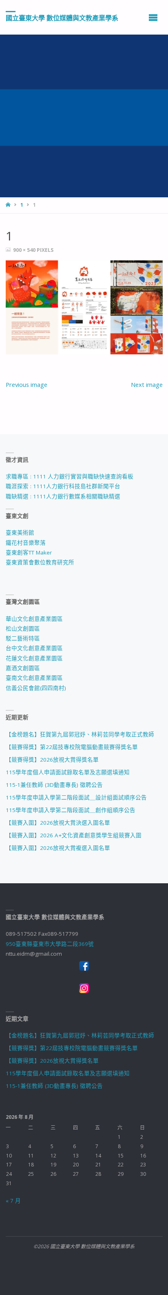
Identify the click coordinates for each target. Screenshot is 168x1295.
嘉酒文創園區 (23, 668)
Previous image (26, 384)
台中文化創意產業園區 (34, 648)
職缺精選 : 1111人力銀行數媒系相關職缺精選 (63, 496)
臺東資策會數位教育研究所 (40, 562)
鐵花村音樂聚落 (26, 542)
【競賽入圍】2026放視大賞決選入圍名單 (58, 822)
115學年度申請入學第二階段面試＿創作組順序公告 (70, 810)
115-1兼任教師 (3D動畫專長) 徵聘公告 (54, 784)
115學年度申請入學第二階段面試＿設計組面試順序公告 (76, 797)
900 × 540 (25, 250)
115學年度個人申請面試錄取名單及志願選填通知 (68, 772)
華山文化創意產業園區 (34, 618)
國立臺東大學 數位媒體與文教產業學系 (62, 17)
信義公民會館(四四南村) (36, 688)
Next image (147, 384)
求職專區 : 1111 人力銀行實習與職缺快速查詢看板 (69, 476)
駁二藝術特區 (23, 638)
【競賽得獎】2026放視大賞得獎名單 (52, 759)
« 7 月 (13, 1200)
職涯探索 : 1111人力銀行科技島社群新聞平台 (63, 486)
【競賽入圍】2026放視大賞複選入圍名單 (58, 848)
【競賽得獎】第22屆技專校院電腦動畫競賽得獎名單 (72, 747)
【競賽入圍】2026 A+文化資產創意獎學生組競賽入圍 (73, 835)
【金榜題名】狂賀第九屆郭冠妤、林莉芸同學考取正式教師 (80, 734)
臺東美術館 (20, 532)
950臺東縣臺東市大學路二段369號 (50, 944)
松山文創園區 (23, 628)
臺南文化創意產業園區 (34, 677)
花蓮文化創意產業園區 (34, 658)
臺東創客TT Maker (29, 552)
